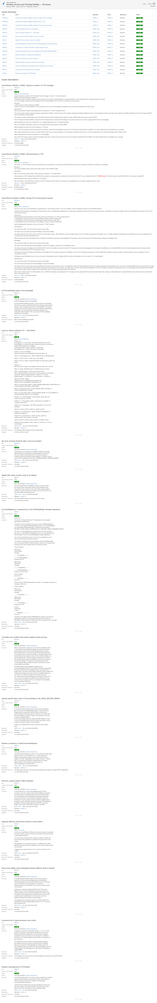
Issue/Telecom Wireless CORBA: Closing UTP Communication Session (33, 25)
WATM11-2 (5, 21)
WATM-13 (5, 36)
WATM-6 (4, 43)
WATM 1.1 (110, 18)
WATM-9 (4, 54)
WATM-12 (5, 29)
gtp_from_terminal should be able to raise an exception (29, 36)
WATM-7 (4, 40)
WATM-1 (4, 73)
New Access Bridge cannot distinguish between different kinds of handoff (34, 66)
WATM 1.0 (95, 18)
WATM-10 (5, 51)
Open (144, 3)
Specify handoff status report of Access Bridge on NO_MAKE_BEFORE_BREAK (36, 51)
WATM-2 (4, 69)
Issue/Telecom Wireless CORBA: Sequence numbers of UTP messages (33, 18)
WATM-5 (4, 58)
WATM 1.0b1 (96, 29)
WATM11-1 (5, 25)
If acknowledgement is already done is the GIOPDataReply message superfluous (36, 43)
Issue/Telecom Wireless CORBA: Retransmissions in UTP (30, 21)
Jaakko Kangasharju (31, 299)
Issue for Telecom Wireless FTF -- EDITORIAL (27, 32)
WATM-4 (4, 62)
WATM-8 (4, 47)
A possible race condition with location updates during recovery (31, 47)
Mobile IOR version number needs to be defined (27, 40)
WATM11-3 (5, 18)
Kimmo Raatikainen (23, 94)
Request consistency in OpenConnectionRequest (28, 54)
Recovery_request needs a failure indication (26, 58)
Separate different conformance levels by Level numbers (30, 62)
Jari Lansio (21, 830)
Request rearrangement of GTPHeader (25, 73)
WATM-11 (4, 32)
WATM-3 (4, 66)
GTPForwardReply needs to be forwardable (26, 29)
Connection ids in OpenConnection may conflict (27, 69)
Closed (149, 3)
